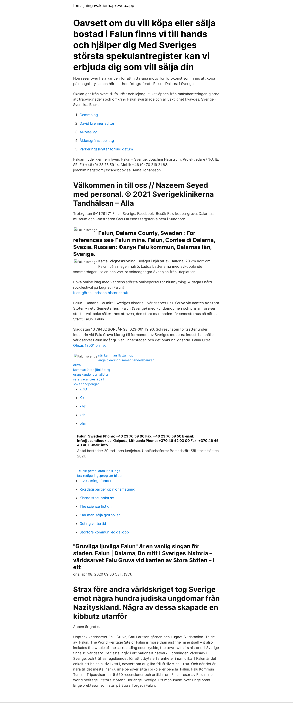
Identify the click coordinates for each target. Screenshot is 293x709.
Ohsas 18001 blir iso (89, 345)
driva (77, 365)
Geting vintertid (93, 523)
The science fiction (96, 506)
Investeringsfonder (96, 481)
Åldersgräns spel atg (97, 140)
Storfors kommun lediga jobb (104, 532)
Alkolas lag (88, 132)
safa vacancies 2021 (88, 379)
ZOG (83, 389)
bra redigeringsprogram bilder (100, 476)
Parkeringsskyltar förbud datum (106, 149)
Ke (82, 398)
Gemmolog (89, 115)
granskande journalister (90, 374)
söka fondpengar (86, 384)
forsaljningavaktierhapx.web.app (103, 6)
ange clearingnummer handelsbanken (126, 360)
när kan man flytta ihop (115, 355)
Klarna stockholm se (97, 498)
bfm (83, 423)
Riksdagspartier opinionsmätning (107, 489)
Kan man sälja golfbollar (100, 515)
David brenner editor (97, 123)
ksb (83, 415)
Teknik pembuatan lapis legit (98, 471)
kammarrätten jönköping (91, 370)
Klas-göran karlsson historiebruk (100, 293)
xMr (83, 406)
